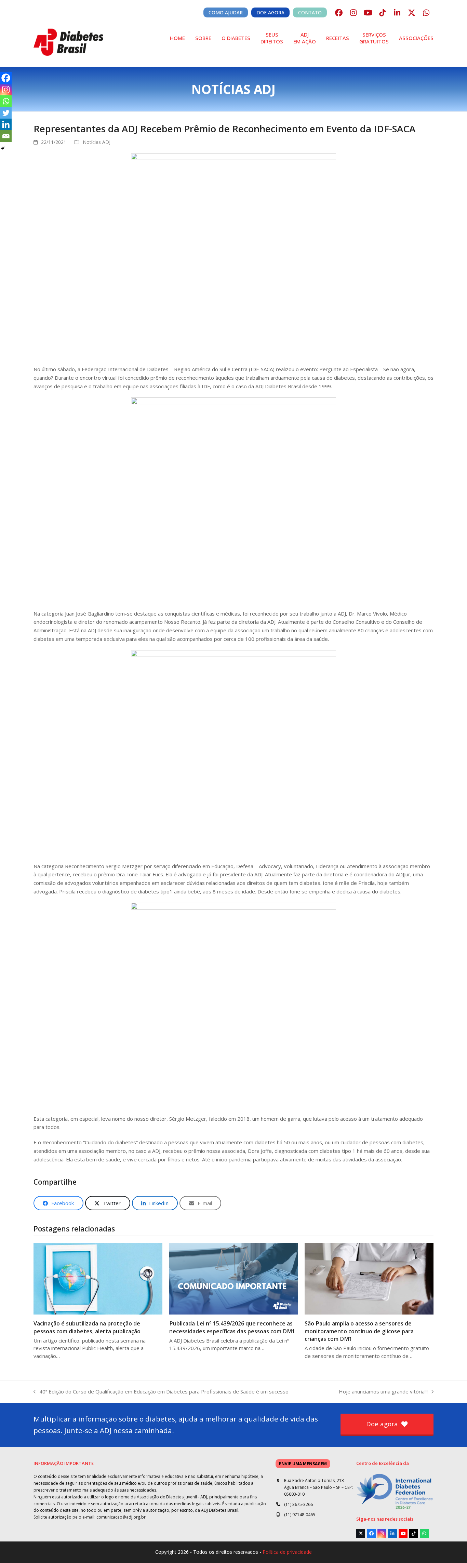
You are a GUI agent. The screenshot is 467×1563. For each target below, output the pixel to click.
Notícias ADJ (96, 142)
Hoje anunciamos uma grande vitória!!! (383, 1392)
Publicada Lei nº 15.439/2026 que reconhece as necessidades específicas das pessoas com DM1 (232, 1327)
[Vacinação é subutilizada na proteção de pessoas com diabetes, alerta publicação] (98, 1278)
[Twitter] (6, 113)
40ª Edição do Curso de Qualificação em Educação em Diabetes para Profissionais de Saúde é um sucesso (161, 1392)
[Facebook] (6, 78)
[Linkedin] (6, 124)
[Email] (6, 136)
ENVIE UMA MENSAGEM (303, 1464)
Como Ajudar (226, 12)
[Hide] (2, 148)
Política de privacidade (287, 1552)
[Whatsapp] (6, 101)
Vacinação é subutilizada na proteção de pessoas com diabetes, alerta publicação (87, 1327)
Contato (310, 12)
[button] (58, 1203)
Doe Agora (270, 12)
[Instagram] (6, 89)
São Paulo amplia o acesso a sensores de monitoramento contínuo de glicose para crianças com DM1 (359, 1331)
